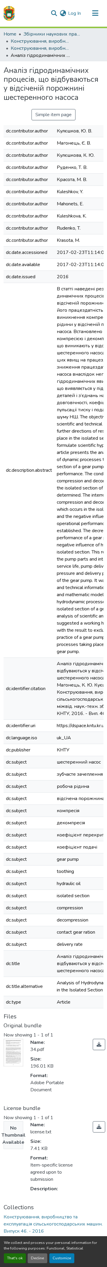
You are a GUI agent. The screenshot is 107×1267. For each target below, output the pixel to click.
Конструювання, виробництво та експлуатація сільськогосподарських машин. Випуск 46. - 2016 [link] (40, 48)
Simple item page (53, 114)
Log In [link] (74, 13)
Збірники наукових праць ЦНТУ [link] (53, 34)
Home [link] (10, 34)
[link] (99, 1044)
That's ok (15, 1258)
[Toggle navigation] (95, 13)
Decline (37, 1258)
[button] (9, 13)
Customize (62, 1258)
